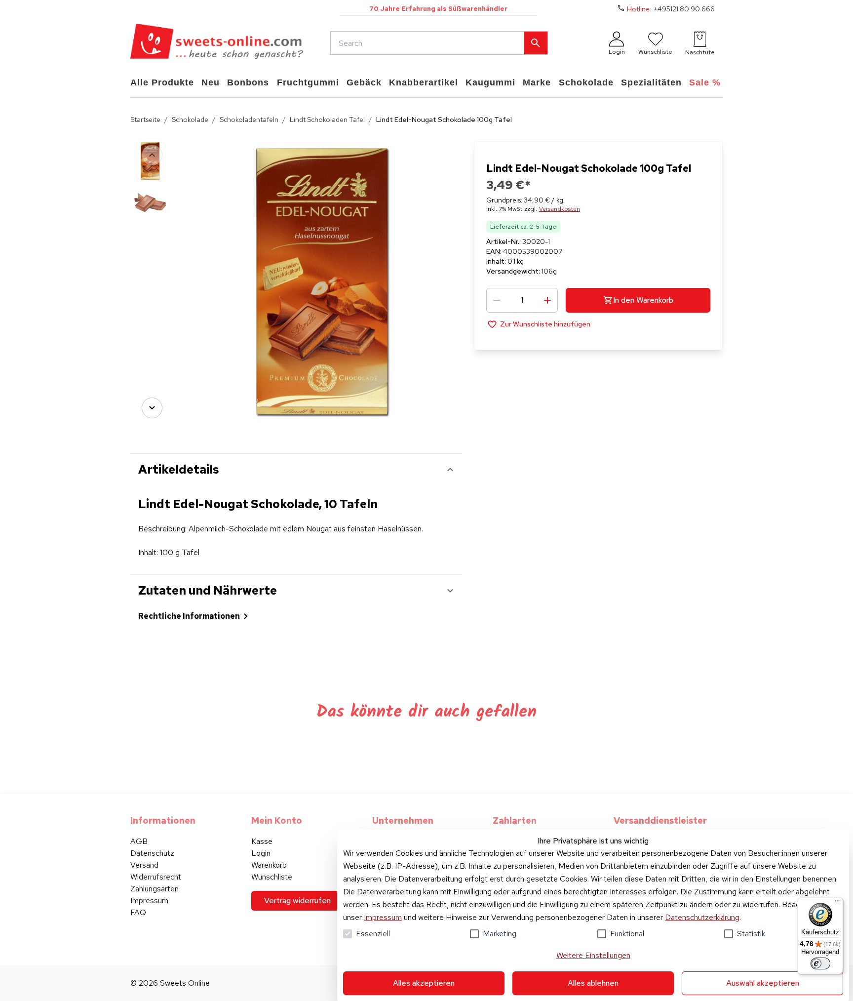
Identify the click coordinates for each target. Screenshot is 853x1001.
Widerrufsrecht (155, 877)
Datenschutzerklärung (702, 917)
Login (261, 853)
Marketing (499, 933)
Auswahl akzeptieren (762, 983)
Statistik (751, 933)
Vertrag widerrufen (297, 900)
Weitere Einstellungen (593, 955)
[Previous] (152, 155)
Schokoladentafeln (249, 119)
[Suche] (535, 43)
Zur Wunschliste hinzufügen (545, 324)
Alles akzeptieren (424, 983)
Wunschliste (271, 877)
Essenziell (373, 933)
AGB (139, 841)
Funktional (627, 933)
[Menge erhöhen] (547, 300)
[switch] (820, 963)
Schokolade (190, 119)
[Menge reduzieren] (496, 300)
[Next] (152, 408)
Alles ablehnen (593, 983)
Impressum (383, 917)
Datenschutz (152, 853)
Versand (144, 865)
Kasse (261, 841)
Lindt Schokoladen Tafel (327, 119)
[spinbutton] (522, 300)
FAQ (138, 912)
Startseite (145, 119)
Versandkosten (559, 209)
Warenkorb (269, 865)
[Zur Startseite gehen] (216, 43)
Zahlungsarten (154, 888)
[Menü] (837, 903)
